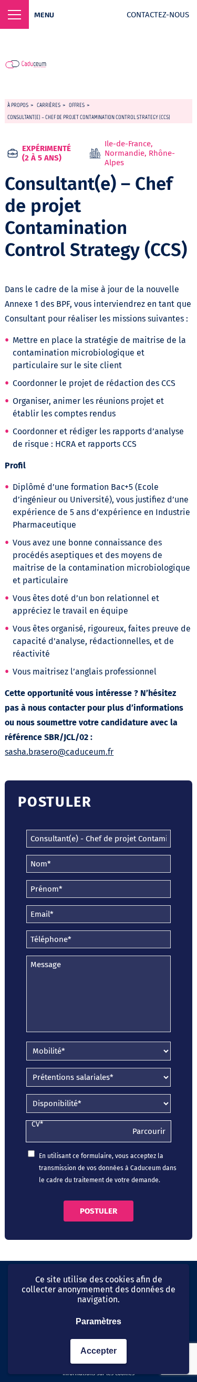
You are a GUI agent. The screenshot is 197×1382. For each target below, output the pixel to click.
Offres (77, 105)
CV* (37, 1124)
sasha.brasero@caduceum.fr (59, 752)
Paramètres (98, 1321)
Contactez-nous (158, 14)
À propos (17, 105)
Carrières (48, 105)
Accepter (98, 1350)
